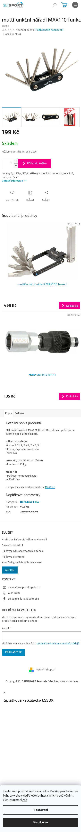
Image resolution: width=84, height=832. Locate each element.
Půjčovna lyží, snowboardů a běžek (22, 551)
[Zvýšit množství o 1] (16, 161)
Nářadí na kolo (29, 502)
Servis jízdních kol (12, 545)
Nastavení (40, 810)
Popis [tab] (8, 413)
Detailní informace (12, 181)
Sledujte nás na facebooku (23, 599)
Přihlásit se (13, 652)
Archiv (9, 570)
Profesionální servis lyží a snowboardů (24, 540)
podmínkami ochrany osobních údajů (58, 644)
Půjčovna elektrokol (13, 557)
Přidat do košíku (37, 163)
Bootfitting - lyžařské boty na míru (22, 563)
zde (24, 800)
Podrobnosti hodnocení (49, 30)
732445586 (14, 593)
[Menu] (75, 5)
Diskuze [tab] (19, 413)
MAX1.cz (50, 487)
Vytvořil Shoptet (45, 670)
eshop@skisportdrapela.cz (24, 587)
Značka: (13, 34)
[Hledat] (55, 5)
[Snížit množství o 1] (16, 165)
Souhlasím (40, 822)
